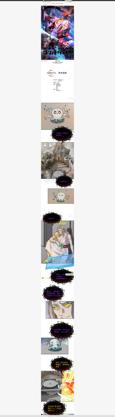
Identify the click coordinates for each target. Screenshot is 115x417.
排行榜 (55, 0)
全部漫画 (57, 0)
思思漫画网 (66, 416)
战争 (63, 416)
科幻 (53, 416)
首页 (45, 0)
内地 (48, 0)
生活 (62, 416)
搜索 (71, 0)
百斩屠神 (44, 1)
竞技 (54, 416)
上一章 (56, 3)
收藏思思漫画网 (49, 416)
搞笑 (55, 416)
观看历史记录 (60, 0)
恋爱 (61, 416)
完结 (51, 0)
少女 (60, 416)
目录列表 (53, 3)
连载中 (53, 0)
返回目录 (62, 3)
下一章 (58, 3)
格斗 (52, 416)
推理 (56, 416)
